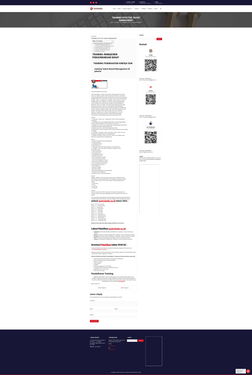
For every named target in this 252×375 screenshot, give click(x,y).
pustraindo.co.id (107, 201)
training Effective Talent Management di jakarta (110, 197)
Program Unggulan (127, 8)
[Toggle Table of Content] (112, 41)
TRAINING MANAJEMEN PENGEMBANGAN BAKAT (103, 43)
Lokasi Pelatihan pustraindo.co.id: (102, 48)
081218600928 (121, 281)
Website (91, 314)
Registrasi (150, 8)
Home (114, 8)
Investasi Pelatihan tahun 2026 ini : (102, 49)
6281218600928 (111, 349)
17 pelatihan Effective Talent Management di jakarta (118, 198)
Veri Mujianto (103, 287)
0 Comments (126, 287)
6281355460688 (111, 345)
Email (116, 309)
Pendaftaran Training (99, 51)
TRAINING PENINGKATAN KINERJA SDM (102, 44)
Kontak (156, 8)
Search (141, 35)
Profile (119, 8)
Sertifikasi (144, 8)
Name (91, 309)
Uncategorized (117, 22)
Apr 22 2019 (93, 36)
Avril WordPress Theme (136, 372)
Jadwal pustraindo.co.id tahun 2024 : (103, 47)
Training (136, 8)
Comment (92, 300)
